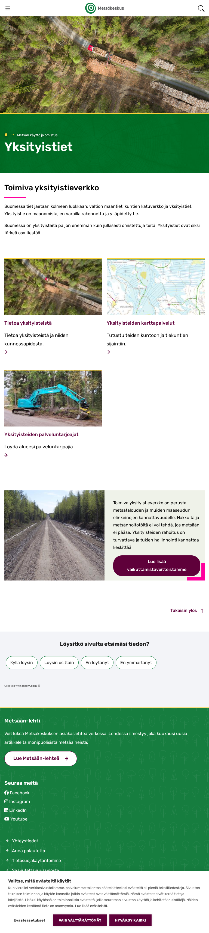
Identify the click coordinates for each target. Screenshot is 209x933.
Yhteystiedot (24, 840)
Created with (20, 686)
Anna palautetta (28, 850)
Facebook (19, 792)
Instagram (19, 801)
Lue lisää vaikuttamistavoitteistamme (156, 565)
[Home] (6, 135)
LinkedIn (18, 810)
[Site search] (201, 8)
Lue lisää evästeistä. (91, 906)
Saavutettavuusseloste (35, 870)
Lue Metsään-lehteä (45, 758)
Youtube (18, 819)
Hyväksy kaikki (130, 920)
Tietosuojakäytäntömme (36, 860)
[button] (22, 662)
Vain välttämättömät (80, 920)
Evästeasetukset (29, 920)
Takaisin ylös (184, 610)
